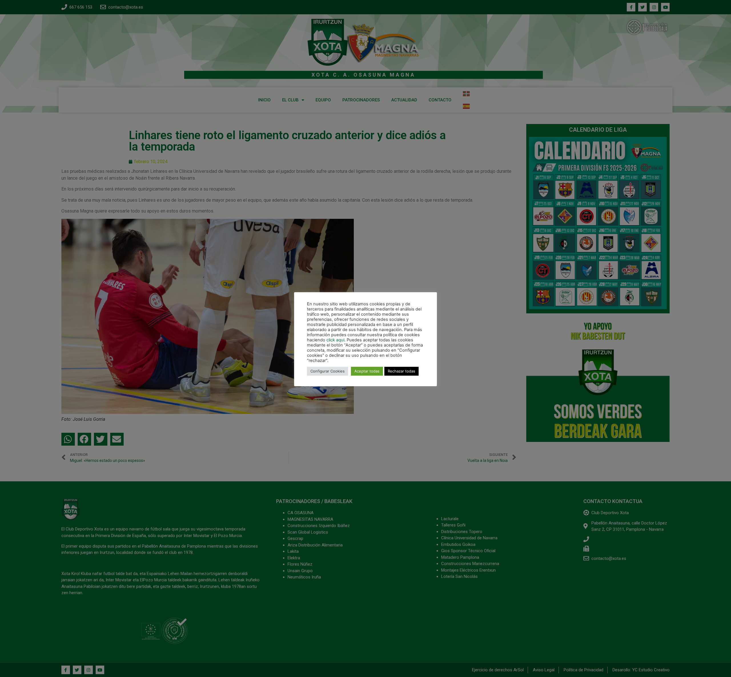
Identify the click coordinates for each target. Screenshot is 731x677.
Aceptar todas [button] (366, 371)
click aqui (335, 339)
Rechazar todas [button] (401, 371)
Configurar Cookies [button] (327, 371)
